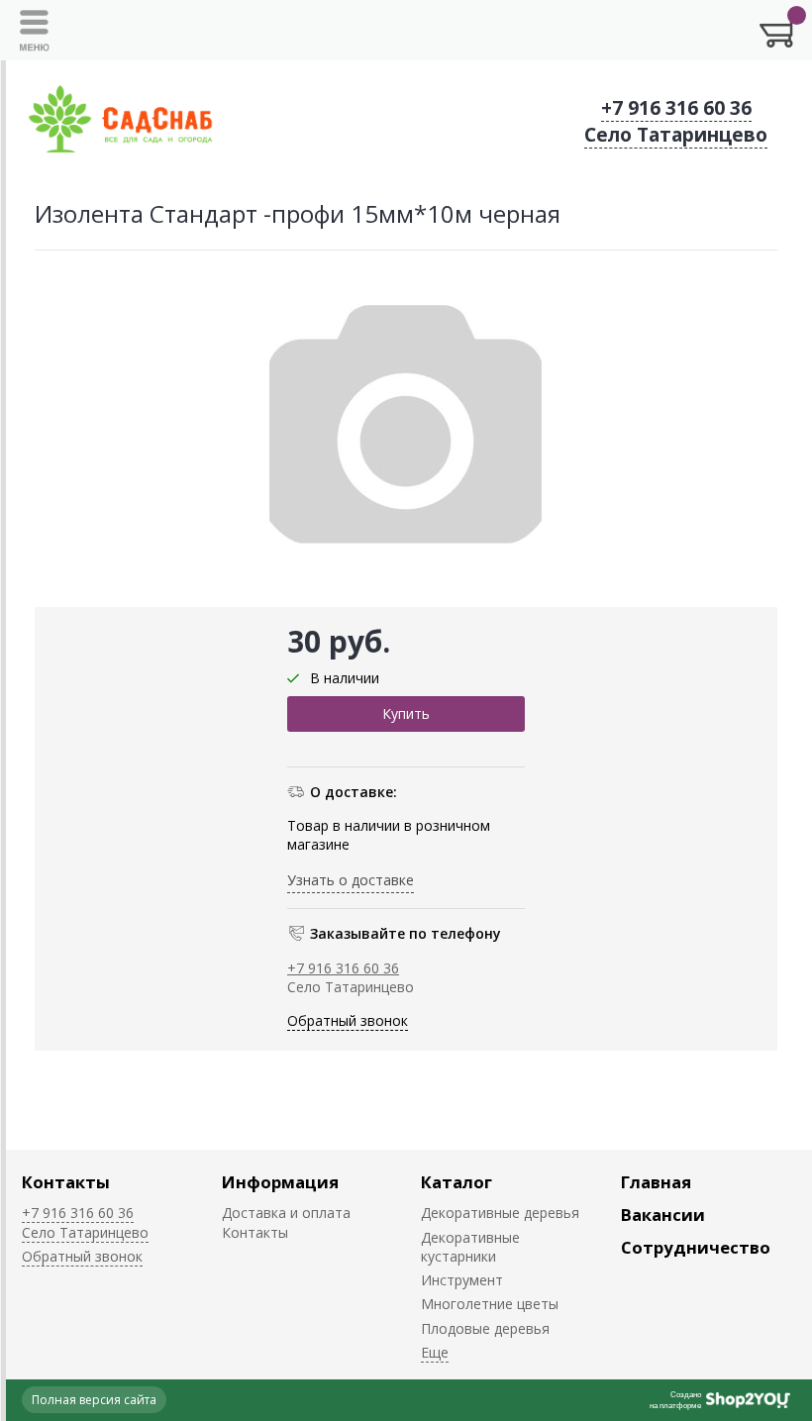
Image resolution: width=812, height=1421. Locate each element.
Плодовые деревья (485, 1328)
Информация (280, 1181)
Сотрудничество (695, 1247)
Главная (656, 1181)
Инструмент (462, 1279)
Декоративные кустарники (470, 1247)
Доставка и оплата (286, 1212)
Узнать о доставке (350, 879)
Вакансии (663, 1214)
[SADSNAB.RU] (121, 121)
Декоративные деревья (500, 1212)
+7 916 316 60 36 (676, 108)
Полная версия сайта (94, 1399)
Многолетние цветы (489, 1303)
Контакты (66, 1181)
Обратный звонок (347, 1020)
